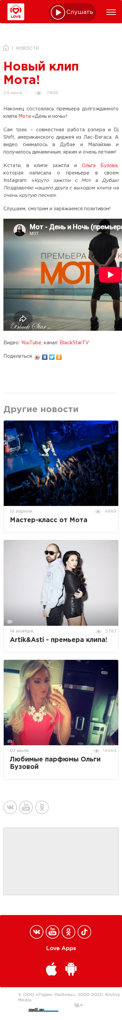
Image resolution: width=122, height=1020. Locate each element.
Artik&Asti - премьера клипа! (58, 640)
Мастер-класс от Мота (48, 520)
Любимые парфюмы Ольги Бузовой (55, 763)
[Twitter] (52, 355)
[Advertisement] (61, 861)
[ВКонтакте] (44, 355)
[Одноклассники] (59, 355)
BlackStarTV (74, 343)
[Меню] (111, 12)
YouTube (31, 343)
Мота (24, 116)
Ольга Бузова (100, 166)
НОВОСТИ (27, 48)
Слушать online (80, 12)
